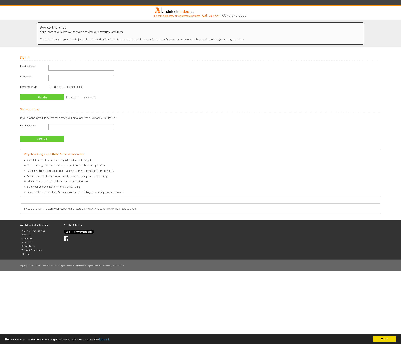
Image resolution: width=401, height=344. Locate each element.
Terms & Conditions (32, 250)
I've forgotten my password (81, 97)
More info (104, 339)
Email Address (28, 66)
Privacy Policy (28, 246)
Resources (27, 242)
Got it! (384, 339)
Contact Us (27, 238)
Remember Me (28, 87)
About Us (26, 234)
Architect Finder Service (33, 230)
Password (25, 76)
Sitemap (26, 254)
